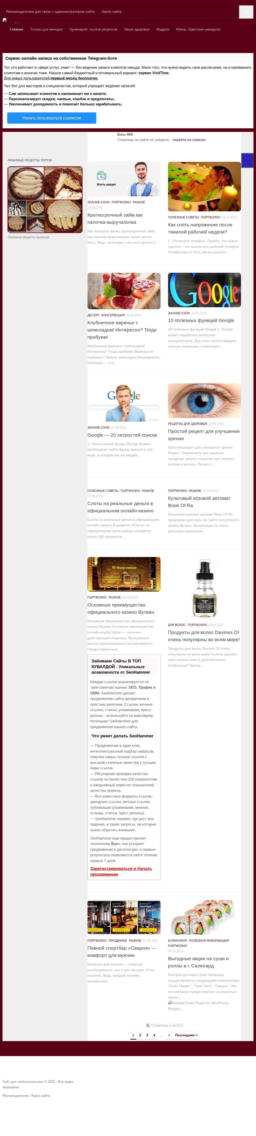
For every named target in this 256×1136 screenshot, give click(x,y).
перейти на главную (189, 140)
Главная (16, 29)
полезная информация (209, 940)
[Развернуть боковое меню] (247, 160)
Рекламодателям (15, 1096)
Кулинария (177, 940)
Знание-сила (99, 202)
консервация (113, 315)
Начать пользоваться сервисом (51, 118)
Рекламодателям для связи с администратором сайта (50, 11)
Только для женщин (46, 29)
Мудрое (162, 29)
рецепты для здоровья (187, 424)
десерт (93, 315)
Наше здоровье (137, 29)
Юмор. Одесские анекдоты (198, 29)
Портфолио (121, 202)
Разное (139, 202)
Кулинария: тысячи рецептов (93, 29)
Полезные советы (183, 217)
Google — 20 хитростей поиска (122, 435)
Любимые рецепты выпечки (28, 237)
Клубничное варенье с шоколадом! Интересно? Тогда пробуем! (122, 330)
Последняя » (186, 1035)
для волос (177, 625)
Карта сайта (112, 11)
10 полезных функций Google (201, 320)
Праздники (118, 940)
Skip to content (12, 2)
